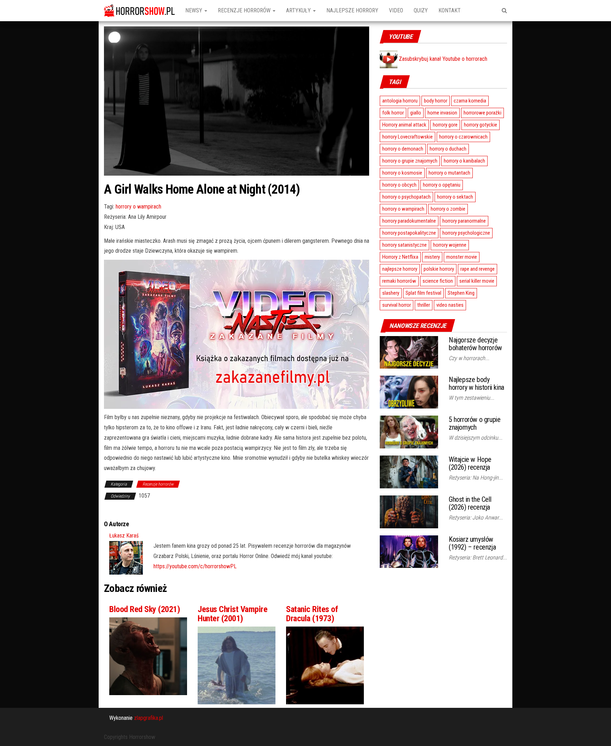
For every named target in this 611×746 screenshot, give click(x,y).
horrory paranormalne (464, 221)
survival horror (396, 305)
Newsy (194, 10)
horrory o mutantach (449, 173)
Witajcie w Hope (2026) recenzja (470, 463)
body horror (435, 101)
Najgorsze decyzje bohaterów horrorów (475, 344)
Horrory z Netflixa (400, 257)
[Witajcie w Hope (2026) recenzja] (409, 471)
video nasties (450, 305)
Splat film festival (423, 293)
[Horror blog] (139, 10)
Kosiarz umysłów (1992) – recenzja (472, 543)
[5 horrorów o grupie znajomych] (409, 431)
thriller (423, 305)
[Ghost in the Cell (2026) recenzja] (409, 511)
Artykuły (299, 10)
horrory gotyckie (480, 125)
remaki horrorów (399, 281)
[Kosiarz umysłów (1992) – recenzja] (409, 551)
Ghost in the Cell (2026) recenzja (470, 503)
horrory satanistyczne (404, 245)
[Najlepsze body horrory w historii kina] (409, 391)
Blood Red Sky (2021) (144, 609)
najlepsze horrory (399, 269)
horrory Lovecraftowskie (407, 137)
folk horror (393, 113)
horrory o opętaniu (441, 185)
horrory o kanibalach (464, 161)
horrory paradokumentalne (409, 221)
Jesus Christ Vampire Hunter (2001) (232, 613)
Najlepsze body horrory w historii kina (476, 383)
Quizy (421, 10)
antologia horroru (400, 101)
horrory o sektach (455, 197)
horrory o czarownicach (463, 137)
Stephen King (461, 293)
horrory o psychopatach (406, 197)
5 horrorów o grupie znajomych (474, 423)
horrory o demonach (402, 149)
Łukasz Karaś (124, 535)
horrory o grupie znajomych (409, 161)
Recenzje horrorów (245, 10)
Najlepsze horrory (352, 10)
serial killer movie (476, 281)
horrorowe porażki (482, 113)
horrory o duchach (448, 149)
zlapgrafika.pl (148, 718)
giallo (415, 113)
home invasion (442, 113)
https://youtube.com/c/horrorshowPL (195, 566)
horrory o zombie (448, 209)
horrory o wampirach (138, 206)
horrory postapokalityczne (409, 233)
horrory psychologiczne (466, 233)
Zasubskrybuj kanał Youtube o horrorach (442, 58)
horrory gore (445, 125)
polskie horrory (439, 269)
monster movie (461, 257)
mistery (432, 257)
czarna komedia (470, 101)
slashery (390, 293)
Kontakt (449, 10)
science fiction (438, 281)
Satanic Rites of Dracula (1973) (312, 613)
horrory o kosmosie (402, 173)
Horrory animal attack (404, 125)
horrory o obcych (399, 185)
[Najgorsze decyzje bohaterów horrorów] (409, 351)
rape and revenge (477, 269)
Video (396, 10)
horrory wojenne (449, 245)
